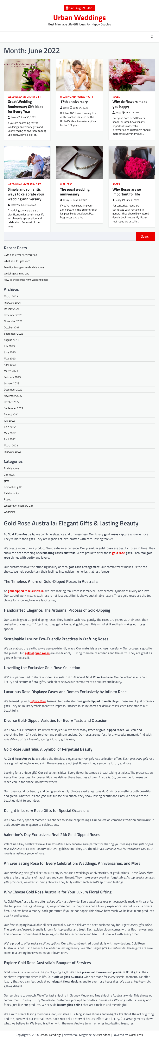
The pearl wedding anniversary (75, 191)
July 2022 (9, 420)
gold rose (118, 552)
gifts (6, 481)
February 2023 (12, 377)
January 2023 (11, 383)
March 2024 (11, 296)
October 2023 (12, 327)
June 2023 (10, 352)
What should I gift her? (16, 261)
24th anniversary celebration (20, 255)
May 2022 (10, 433)
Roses (116, 96)
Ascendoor (103, 1034)
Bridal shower (12, 468)
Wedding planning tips (16, 273)
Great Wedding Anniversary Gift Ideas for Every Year (25, 106)
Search (145, 236)
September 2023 (13, 334)
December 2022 (13, 389)
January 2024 (11, 309)
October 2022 (12, 402)
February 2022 (12, 452)
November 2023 (13, 321)
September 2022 (13, 408)
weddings (9, 512)
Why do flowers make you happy (129, 104)
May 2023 (10, 358)
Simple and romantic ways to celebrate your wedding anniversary (26, 194)
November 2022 (13, 396)
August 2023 (11, 340)
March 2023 (11, 371)
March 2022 (11, 445)
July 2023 (9, 346)
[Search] (152, 37)
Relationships (12, 493)
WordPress (136, 1034)
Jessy (13, 117)
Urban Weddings (79, 17)
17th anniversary (74, 101)
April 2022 (10, 439)
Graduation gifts (13, 487)
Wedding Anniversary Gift (24, 96)
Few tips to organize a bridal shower (24, 267)
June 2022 (10, 427)
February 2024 (12, 302)
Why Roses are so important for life (126, 191)
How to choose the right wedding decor (26, 280)
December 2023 (13, 315)
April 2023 (10, 365)
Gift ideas (66, 184)
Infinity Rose (38, 701)
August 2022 (11, 414)
